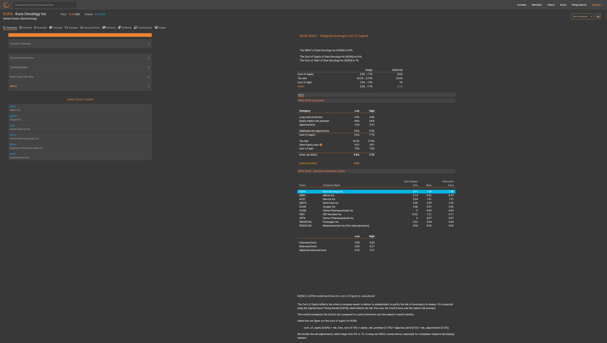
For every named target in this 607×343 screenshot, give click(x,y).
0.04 (415, 199)
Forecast (57, 27)
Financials (42, 27)
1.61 (429, 199)
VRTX (302, 218)
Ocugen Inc (329, 206)
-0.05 (429, 225)
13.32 (415, 214)
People (162, 27)
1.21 (429, 214)
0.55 (451, 206)
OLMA (302, 210)
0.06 (415, 206)
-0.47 (451, 195)
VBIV (302, 214)
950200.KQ (305, 221)
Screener (521, 4)
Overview (27, 27)
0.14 (415, 195)
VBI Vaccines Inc (332, 214)
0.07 (429, 218)
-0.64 (451, 210)
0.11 (451, 214)
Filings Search (579, 4)
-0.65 (429, 210)
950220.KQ (305, 225)
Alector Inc (329, 199)
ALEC (302, 199)
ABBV (302, 195)
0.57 (429, 206)
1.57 (451, 199)
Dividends (127, 27)
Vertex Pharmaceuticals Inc (338, 218)
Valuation (12, 27)
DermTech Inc (331, 202)
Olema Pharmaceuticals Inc (338, 210)
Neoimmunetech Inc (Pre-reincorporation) (346, 225)
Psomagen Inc (331, 221)
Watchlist (537, 4)
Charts (551, 4)
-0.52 (429, 195)
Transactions (145, 27)
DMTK (303, 202)
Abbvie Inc (328, 195)
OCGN (302, 206)
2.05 (451, 202)
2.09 (429, 202)
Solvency (111, 27)
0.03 (415, 202)
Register (596, 4)
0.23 (415, 221)
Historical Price (92, 27)
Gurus (563, 4)
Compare (73, 27)
